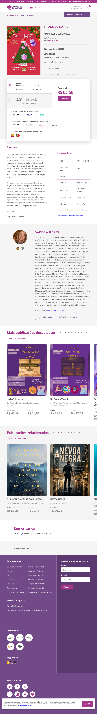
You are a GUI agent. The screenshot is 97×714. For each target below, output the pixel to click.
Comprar (64, 98)
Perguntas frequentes (15, 606)
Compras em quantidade (37, 584)
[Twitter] (10, 687)
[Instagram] (25, 687)
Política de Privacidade (25, 706)
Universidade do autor (36, 579)
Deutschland (41, 1)
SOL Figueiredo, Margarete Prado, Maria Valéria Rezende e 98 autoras (68, 404)
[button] (60, 332)
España (30, 1)
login (21, 533)
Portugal (20, 1)
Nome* (64, 566)
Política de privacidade (36, 567)
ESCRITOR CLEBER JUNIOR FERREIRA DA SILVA (25, 503)
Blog (8, 575)
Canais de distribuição (36, 588)
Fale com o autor (70, 317)
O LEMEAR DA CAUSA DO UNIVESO (24, 499)
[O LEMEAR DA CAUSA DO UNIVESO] (27, 470)
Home (9, 15)
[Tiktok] (10, 694)
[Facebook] (17, 687)
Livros (15, 15)
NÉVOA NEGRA (57, 499)
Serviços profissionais (36, 575)
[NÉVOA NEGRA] (70, 470)
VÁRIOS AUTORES (54, 40)
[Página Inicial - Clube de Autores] (14, 8)
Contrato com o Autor (15, 592)
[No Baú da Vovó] (27, 370)
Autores (10, 571)
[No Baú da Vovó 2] (70, 370)
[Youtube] (25, 694)
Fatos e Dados (12, 584)
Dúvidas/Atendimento (15, 567)
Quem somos (12, 579)
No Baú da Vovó (15, 399)
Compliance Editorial (35, 571)
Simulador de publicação (40, 592)
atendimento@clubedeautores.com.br (70, 215)
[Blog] (32, 694)
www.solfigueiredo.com (55, 310)
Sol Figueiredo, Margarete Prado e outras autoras (23, 404)
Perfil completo (47, 317)
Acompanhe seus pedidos (79, 1)
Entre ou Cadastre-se (78, 7)
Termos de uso (13, 588)
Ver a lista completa (17, 338)
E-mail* (64, 575)
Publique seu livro (59, 1)
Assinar (67, 587)
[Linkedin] (17, 694)
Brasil (12, 1)
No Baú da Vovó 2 (59, 399)
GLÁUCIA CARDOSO (58, 503)
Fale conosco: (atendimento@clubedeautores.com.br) (27, 610)
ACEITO (87, 704)
